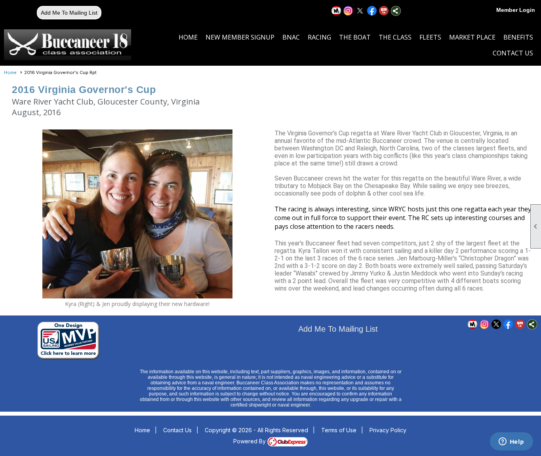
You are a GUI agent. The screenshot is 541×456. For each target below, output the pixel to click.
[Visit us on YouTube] (384, 11)
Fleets (430, 37)
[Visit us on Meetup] (336, 11)
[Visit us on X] (360, 11)
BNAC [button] (291, 37)
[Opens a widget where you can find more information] (511, 442)
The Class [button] (395, 37)
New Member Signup (240, 37)
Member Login (515, 10)
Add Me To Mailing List (69, 13)
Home (188, 37)
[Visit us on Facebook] (372, 11)
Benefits (518, 37)
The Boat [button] (355, 37)
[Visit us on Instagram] (348, 11)
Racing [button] (319, 37)
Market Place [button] (472, 37)
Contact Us (513, 53)
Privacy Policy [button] (388, 430)
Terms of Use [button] (338, 430)
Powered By (250, 441)
